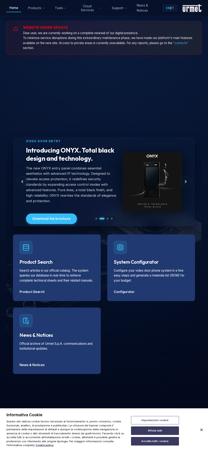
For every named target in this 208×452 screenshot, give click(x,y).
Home (13, 8)
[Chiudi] (201, 429)
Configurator (124, 292)
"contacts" (180, 43)
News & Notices (142, 7)
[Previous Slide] (22, 181)
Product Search (32, 292)
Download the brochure (51, 219)
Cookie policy (45, 445)
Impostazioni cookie (154, 420)
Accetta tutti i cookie (154, 441)
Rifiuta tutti (155, 430)
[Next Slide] (185, 181)
